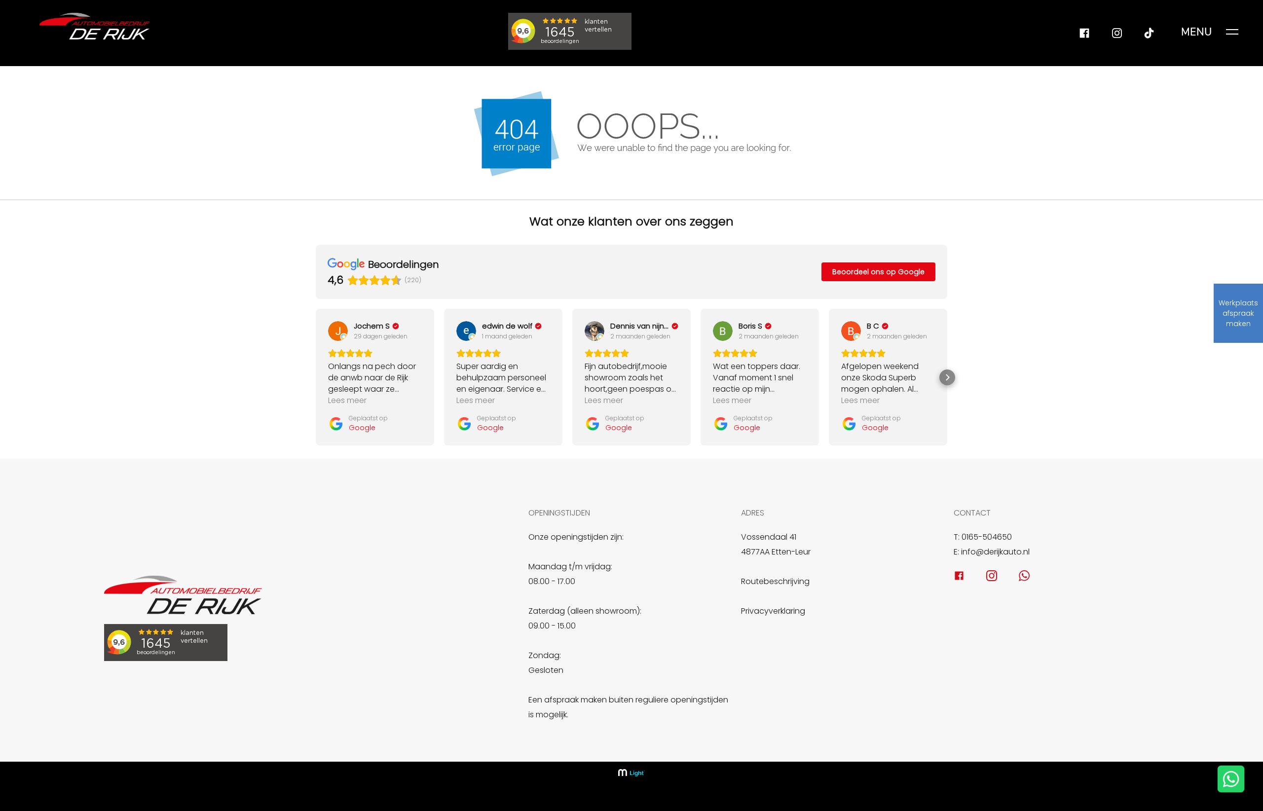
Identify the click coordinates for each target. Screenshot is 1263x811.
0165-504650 (987, 537)
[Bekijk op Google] (338, 331)
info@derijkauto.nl (995, 551)
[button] (316, 377)
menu (1196, 32)
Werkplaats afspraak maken (1238, 313)
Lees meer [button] (347, 400)
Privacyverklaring (773, 611)
